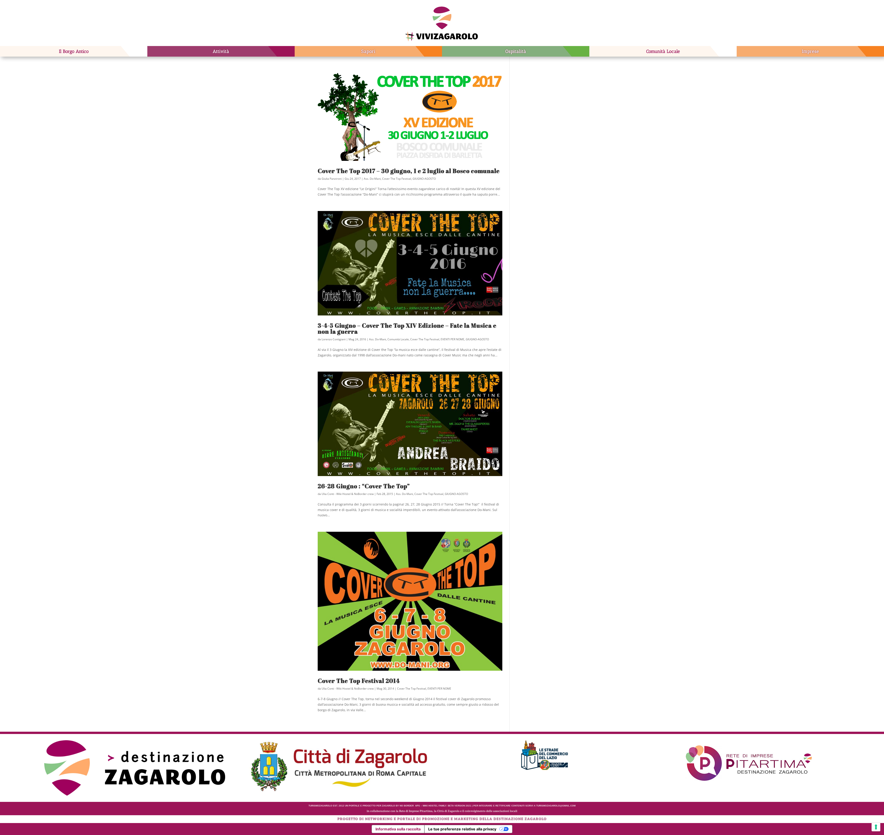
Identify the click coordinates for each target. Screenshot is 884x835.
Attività (221, 51)
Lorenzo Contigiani (334, 339)
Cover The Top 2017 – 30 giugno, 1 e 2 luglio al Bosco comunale (409, 171)
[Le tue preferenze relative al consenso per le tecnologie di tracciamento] (876, 827)
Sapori (368, 51)
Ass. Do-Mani (372, 179)
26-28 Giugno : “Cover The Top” (364, 486)
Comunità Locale (663, 51)
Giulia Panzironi (332, 179)
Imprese (810, 51)
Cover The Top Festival (396, 179)
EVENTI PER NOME (452, 339)
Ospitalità (515, 51)
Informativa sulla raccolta (398, 829)
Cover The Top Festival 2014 (359, 680)
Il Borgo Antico (74, 51)
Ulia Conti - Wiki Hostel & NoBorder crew (348, 494)
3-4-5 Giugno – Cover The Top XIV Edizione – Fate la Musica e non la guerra (407, 328)
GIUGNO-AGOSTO (424, 179)
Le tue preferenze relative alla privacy (462, 829)
